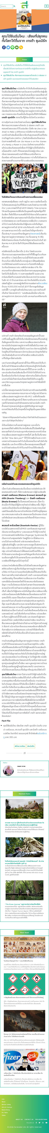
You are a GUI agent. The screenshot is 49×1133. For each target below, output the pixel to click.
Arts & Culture (7, 1107)
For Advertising (41, 1119)
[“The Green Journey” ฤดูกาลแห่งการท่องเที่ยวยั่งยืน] (24, 890)
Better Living (6, 1104)
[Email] (17, 47)
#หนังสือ (30, 746)
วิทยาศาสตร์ (35, 233)
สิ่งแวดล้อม (42, 283)
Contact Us (28, 1119)
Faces (3, 1102)
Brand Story (6, 1110)
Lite (3, 1099)
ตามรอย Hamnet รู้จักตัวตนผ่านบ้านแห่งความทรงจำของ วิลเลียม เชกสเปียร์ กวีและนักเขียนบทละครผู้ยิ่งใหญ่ (24, 824)
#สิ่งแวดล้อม (20, 746)
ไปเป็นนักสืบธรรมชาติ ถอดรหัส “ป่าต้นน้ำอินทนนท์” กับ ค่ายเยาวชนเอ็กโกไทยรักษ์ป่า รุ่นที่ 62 (24, 862)
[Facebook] (4, 47)
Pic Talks (5, 1112)
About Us (19, 1119)
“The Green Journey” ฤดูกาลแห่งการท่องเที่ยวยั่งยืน (22, 904)
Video (4, 1115)
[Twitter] (8, 47)
